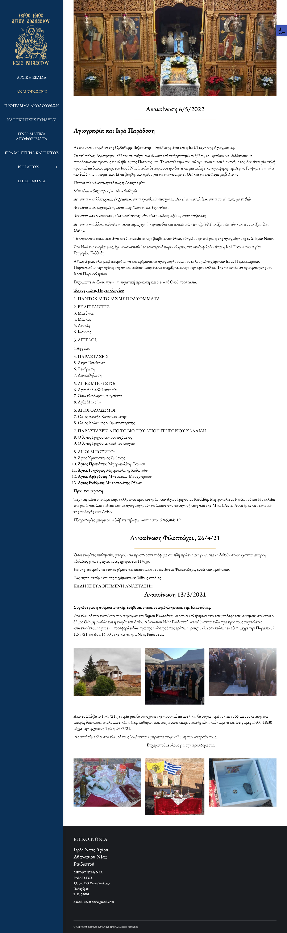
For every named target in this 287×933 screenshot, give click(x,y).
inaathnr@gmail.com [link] (99, 902)
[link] (281, 30)
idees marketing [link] (130, 926)
